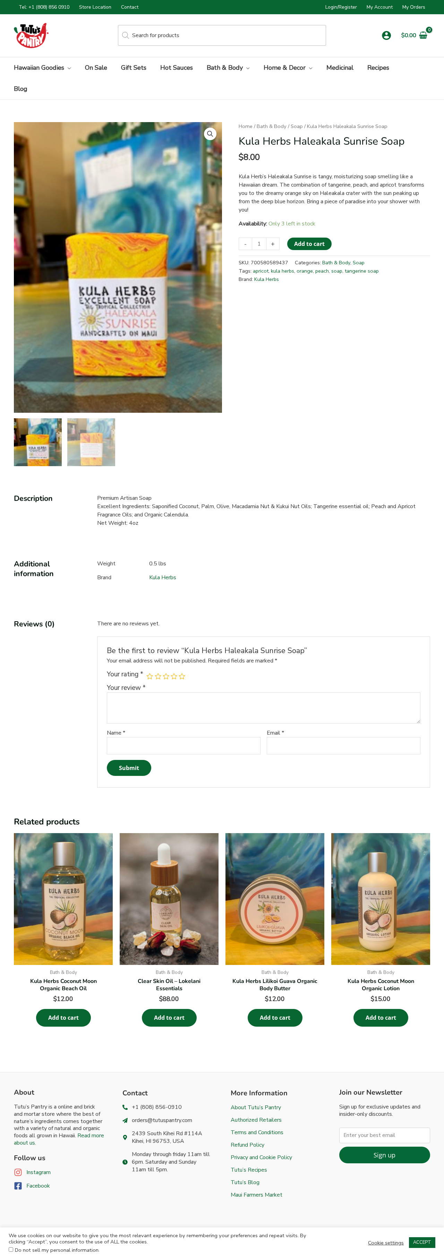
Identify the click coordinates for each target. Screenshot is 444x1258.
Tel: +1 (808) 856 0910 (44, 7)
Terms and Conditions (257, 1132)
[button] (67, 67)
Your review (126, 687)
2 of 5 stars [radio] (158, 676)
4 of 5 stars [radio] (174, 676)
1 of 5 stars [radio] (149, 676)
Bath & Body (272, 126)
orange (305, 270)
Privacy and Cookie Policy (261, 1157)
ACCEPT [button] (422, 1242)
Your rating (125, 674)
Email (275, 733)
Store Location (95, 7)
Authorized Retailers (256, 1120)
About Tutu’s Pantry (256, 1107)
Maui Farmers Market (256, 1195)
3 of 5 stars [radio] (166, 676)
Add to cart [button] (63, 1017)
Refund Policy (247, 1145)
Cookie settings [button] (386, 1243)
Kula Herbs (266, 279)
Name (116, 733)
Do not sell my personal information (57, 1250)
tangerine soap (362, 270)
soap (336, 270)
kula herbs (282, 270)
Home (246, 126)
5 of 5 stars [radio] (182, 676)
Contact (129, 7)
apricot (260, 270)
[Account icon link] (386, 35)
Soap (297, 126)
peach (322, 270)
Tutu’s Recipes (249, 1170)
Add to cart (309, 244)
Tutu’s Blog (245, 1182)
